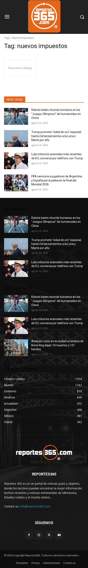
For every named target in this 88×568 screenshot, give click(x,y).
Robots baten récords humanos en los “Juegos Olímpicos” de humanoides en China (56, 113)
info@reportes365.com (35, 506)
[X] (49, 535)
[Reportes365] (44, 452)
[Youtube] (59, 535)
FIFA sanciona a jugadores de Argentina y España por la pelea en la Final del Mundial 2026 (56, 180)
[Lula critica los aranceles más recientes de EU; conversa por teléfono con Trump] (16, 160)
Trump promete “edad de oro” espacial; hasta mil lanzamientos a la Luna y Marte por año (56, 136)
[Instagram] (39, 535)
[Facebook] (29, 535)
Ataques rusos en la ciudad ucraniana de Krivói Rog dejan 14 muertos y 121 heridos (57, 345)
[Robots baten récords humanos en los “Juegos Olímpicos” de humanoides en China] (16, 116)
